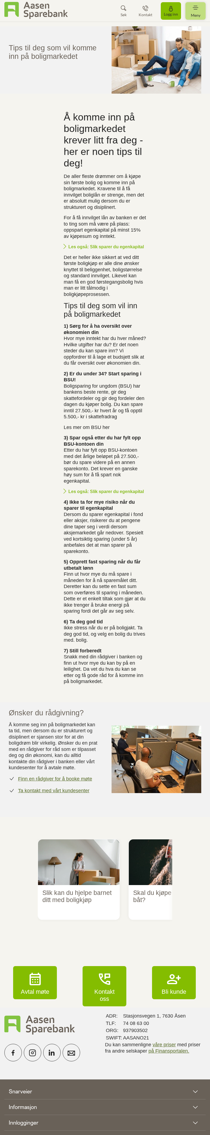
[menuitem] (36, 11)
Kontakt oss (104, 986)
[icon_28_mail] (71, 1052)
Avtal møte (35, 982)
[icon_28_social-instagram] (32, 1052)
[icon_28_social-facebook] (13, 1052)
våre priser (164, 1044)
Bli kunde (174, 982)
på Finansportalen (168, 1051)
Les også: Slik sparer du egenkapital (106, 246)
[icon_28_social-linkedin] (52, 1052)
